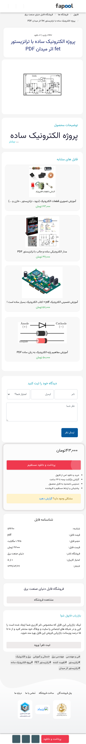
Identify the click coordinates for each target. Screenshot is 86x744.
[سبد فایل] (4, 6)
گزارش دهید (45, 498)
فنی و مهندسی (73, 657)
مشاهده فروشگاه (43, 599)
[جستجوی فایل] (26, 6)
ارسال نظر (69, 433)
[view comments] (49, 573)
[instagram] (43, 732)
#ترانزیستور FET (43, 662)
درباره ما (18, 693)
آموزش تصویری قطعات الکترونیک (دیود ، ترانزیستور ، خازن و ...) (42, 201)
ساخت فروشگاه (46, 693)
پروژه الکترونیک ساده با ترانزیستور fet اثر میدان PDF (51, 21)
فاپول (75, 14)
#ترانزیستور (74, 662)
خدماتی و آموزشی (41, 657)
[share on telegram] (38, 573)
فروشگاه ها (63, 14)
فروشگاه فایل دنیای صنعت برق (39, 14)
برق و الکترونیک (23, 657)
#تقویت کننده (60, 662)
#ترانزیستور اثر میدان (69, 668)
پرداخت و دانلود (52, 739)
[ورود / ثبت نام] (10, 6)
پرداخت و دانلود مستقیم (42, 465)
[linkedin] (58, 732)
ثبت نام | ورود (42, 645)
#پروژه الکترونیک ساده (22, 662)
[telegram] (35, 732)
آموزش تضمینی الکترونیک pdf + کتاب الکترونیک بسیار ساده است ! (42, 302)
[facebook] (27, 732)
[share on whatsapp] (43, 573)
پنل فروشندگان (64, 693)
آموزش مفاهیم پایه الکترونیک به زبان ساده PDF (42, 352)
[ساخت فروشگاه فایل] (18, 6)
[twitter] (50, 732)
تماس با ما (30, 693)
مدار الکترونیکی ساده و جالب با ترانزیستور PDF (42, 252)
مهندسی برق (58, 657)
